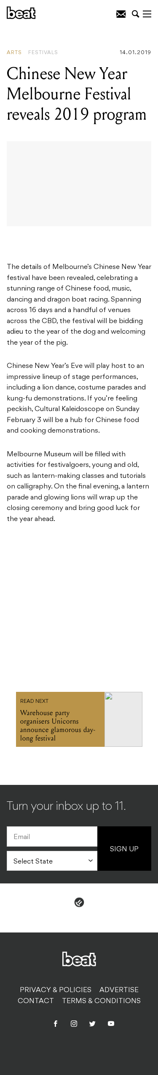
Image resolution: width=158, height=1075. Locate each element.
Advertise (119, 990)
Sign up (124, 849)
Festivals (43, 52)
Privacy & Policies (55, 990)
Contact (36, 1001)
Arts (14, 52)
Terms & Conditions (101, 1001)
